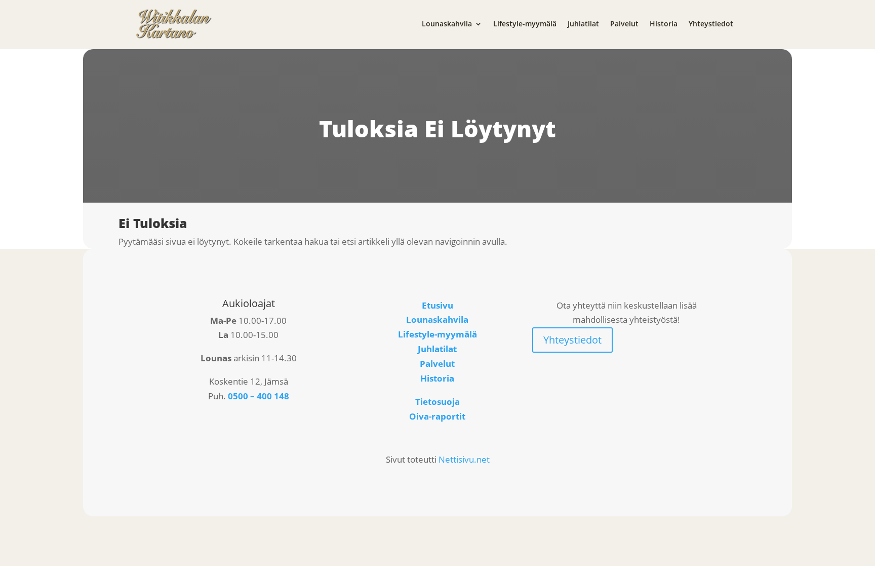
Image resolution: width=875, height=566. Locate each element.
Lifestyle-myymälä (524, 23)
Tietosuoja (437, 401)
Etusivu (437, 305)
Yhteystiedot (711, 23)
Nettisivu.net (464, 459)
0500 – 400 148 (258, 396)
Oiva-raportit (437, 416)
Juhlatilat (583, 23)
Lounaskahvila (447, 23)
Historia (664, 23)
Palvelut (624, 23)
